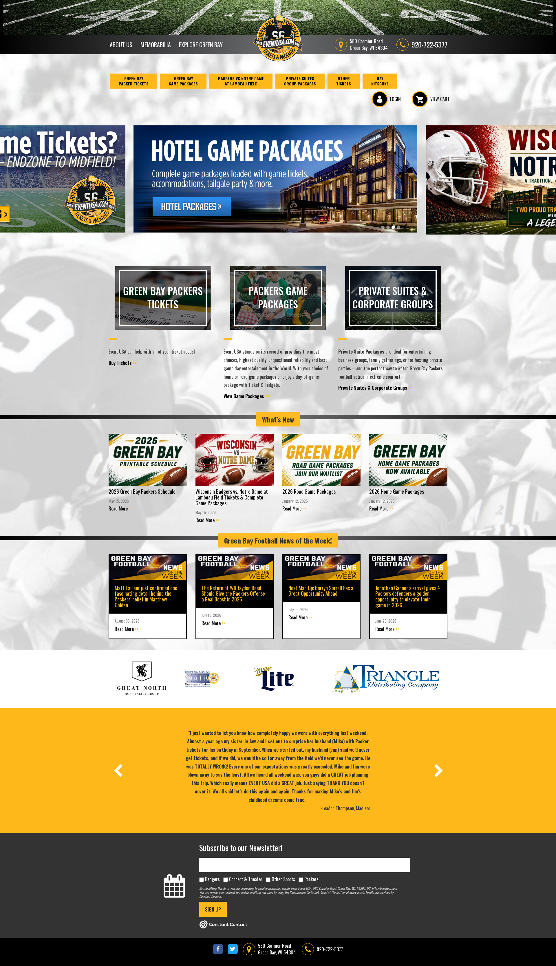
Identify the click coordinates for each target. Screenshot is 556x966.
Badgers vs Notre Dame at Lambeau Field (241, 81)
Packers (311, 879)
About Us (121, 44)
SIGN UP (213, 909)
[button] (383, 227)
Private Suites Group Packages (300, 81)
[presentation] (117, 771)
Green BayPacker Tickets (134, 81)
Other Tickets (343, 81)
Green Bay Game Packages (183, 81)
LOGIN (395, 99)
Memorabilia (155, 44)
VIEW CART (440, 99)
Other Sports (283, 879)
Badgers (212, 879)
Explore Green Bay (201, 44)
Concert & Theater (245, 879)
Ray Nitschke (380, 81)
